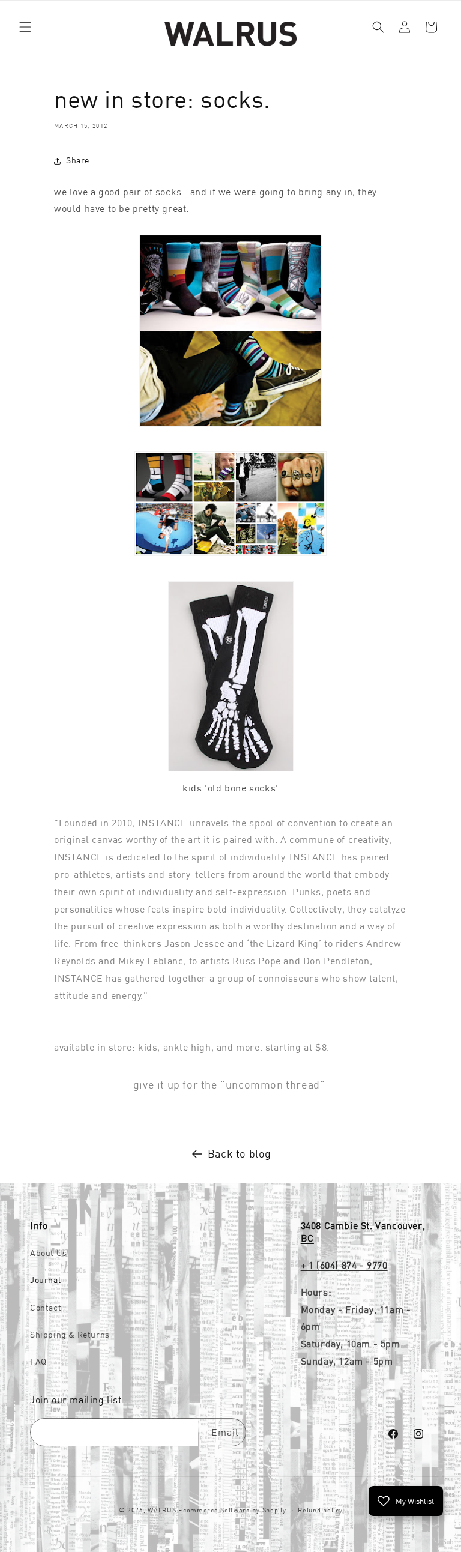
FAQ (38, 1361)
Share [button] (77, 160)
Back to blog (239, 1154)
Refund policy (320, 1510)
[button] (25, 27)
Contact (45, 1307)
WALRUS (162, 1510)
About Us (48, 1253)
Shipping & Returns (70, 1334)
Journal (45, 1280)
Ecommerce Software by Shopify (232, 1510)
